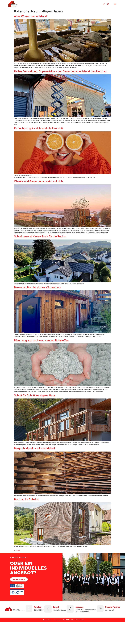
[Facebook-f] (104, 4)
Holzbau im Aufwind (26, 499)
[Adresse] (70, 609)
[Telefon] (29, 608)
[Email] (48, 609)
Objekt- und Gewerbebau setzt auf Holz (38, 181)
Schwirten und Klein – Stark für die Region (40, 236)
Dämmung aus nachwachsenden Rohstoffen (41, 340)
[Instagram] (108, 4)
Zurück (17, 550)
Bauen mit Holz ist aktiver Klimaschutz (37, 287)
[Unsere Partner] (100, 608)
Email (56, 607)
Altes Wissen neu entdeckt (30, 16)
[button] (115, 4)
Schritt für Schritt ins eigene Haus (34, 395)
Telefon (37, 607)
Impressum (58, 620)
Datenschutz (47, 620)
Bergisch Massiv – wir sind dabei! (34, 448)
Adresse (80, 607)
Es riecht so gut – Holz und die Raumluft (38, 128)
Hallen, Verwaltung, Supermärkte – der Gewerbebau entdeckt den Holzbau (60, 71)
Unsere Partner (112, 607)
